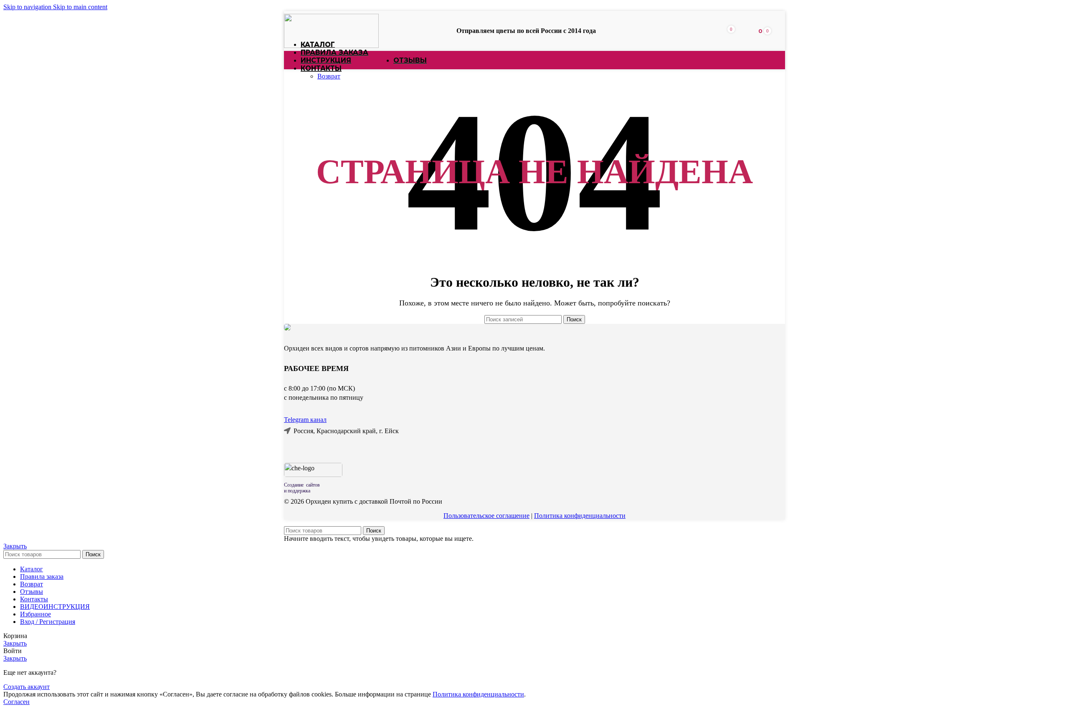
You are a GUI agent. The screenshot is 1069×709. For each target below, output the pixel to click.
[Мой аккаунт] (743, 31)
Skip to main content (80, 6)
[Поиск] (717, 31)
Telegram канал (305, 419)
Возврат (328, 76)
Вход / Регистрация (47, 621)
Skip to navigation (28, 6)
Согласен (16, 701)
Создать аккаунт (26, 686)
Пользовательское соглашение (486, 515)
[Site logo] (331, 45)
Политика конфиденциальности (580, 515)
